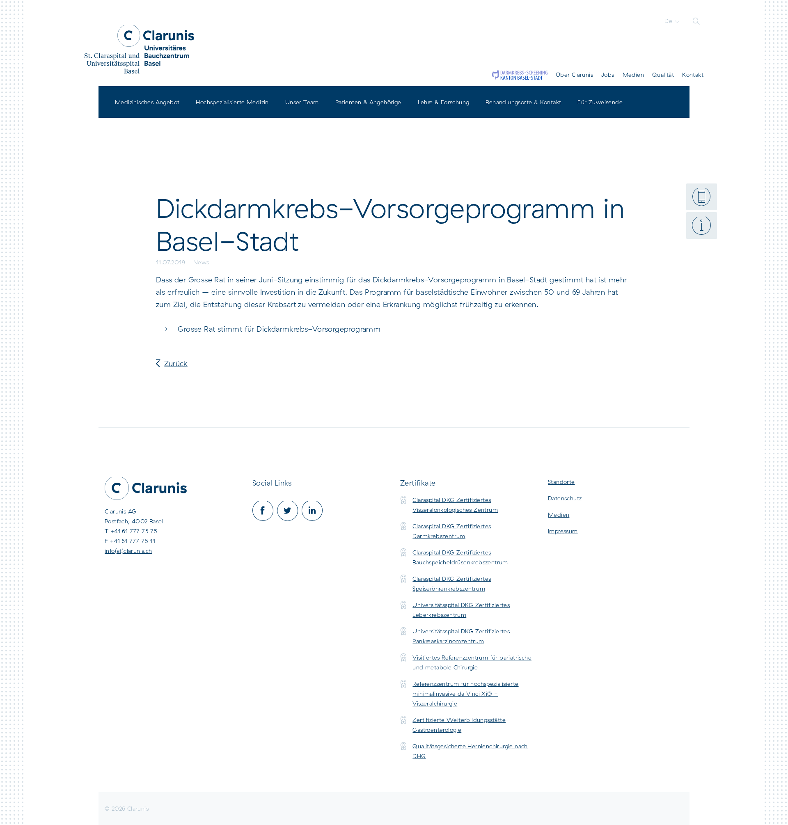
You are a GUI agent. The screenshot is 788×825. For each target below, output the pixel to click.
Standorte (561, 482)
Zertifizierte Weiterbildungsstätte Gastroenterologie (459, 724)
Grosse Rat (207, 279)
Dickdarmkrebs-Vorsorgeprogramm (436, 279)
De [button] (669, 21)
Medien (558, 514)
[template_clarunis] (139, 49)
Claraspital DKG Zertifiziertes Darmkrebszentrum (451, 531)
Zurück (175, 363)
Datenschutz (565, 498)
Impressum (563, 531)
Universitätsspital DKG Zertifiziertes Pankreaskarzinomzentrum (461, 636)
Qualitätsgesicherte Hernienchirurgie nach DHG (469, 751)
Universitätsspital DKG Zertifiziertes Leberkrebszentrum (461, 610)
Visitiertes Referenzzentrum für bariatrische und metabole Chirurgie (471, 662)
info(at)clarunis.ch (128, 551)
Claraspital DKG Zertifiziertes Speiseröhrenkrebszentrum (451, 583)
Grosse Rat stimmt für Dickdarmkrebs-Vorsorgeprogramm (279, 329)
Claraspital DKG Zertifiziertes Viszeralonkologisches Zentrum (455, 504)
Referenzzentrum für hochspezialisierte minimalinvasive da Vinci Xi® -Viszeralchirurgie (465, 693)
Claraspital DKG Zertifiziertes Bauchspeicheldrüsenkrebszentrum (460, 557)
